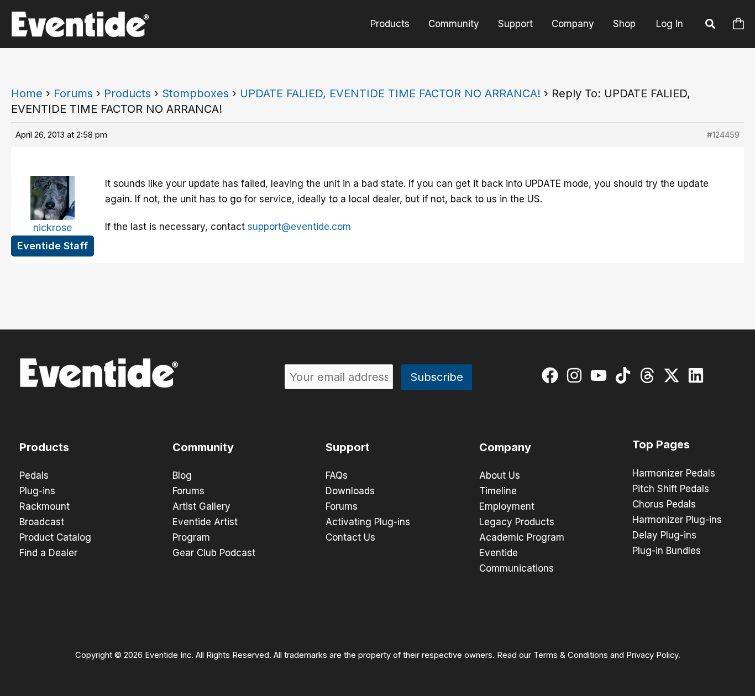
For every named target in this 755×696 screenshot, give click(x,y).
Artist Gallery (201, 506)
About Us (499, 475)
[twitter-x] (674, 375)
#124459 (723, 134)
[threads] (649, 375)
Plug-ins (37, 490)
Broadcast (41, 521)
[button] (710, 25)
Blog (182, 475)
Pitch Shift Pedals (670, 488)
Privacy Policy (652, 655)
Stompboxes (195, 93)
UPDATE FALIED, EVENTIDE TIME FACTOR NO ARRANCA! (390, 93)
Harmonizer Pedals (673, 473)
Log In (669, 23)
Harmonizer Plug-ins (677, 519)
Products (390, 23)
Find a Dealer (48, 552)
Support (515, 23)
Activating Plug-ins (368, 521)
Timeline (498, 490)
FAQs (337, 475)
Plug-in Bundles (666, 550)
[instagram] (577, 375)
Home (27, 93)
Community (453, 23)
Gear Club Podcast (213, 552)
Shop (624, 23)
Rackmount (44, 506)
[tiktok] (625, 375)
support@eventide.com (299, 226)
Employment (506, 506)
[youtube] (601, 375)
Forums (73, 93)
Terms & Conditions (570, 655)
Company (573, 23)
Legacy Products (516, 521)
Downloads (350, 490)
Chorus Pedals (664, 504)
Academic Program (521, 537)
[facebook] (552, 375)
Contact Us (350, 537)
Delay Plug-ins (664, 535)
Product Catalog (55, 537)
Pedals (34, 475)
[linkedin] (698, 375)
